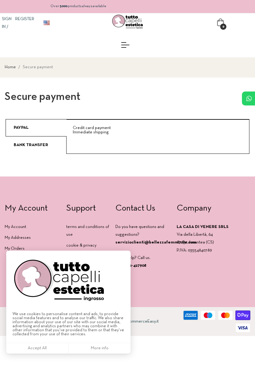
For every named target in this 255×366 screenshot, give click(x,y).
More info (100, 348)
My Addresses (18, 238)
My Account (15, 227)
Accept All (37, 348)
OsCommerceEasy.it (140, 321)
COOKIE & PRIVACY (81, 245)
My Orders (15, 249)
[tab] (36, 127)
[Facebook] (180, 270)
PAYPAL (21, 128)
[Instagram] (191, 270)
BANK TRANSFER (31, 145)
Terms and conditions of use (87, 231)
